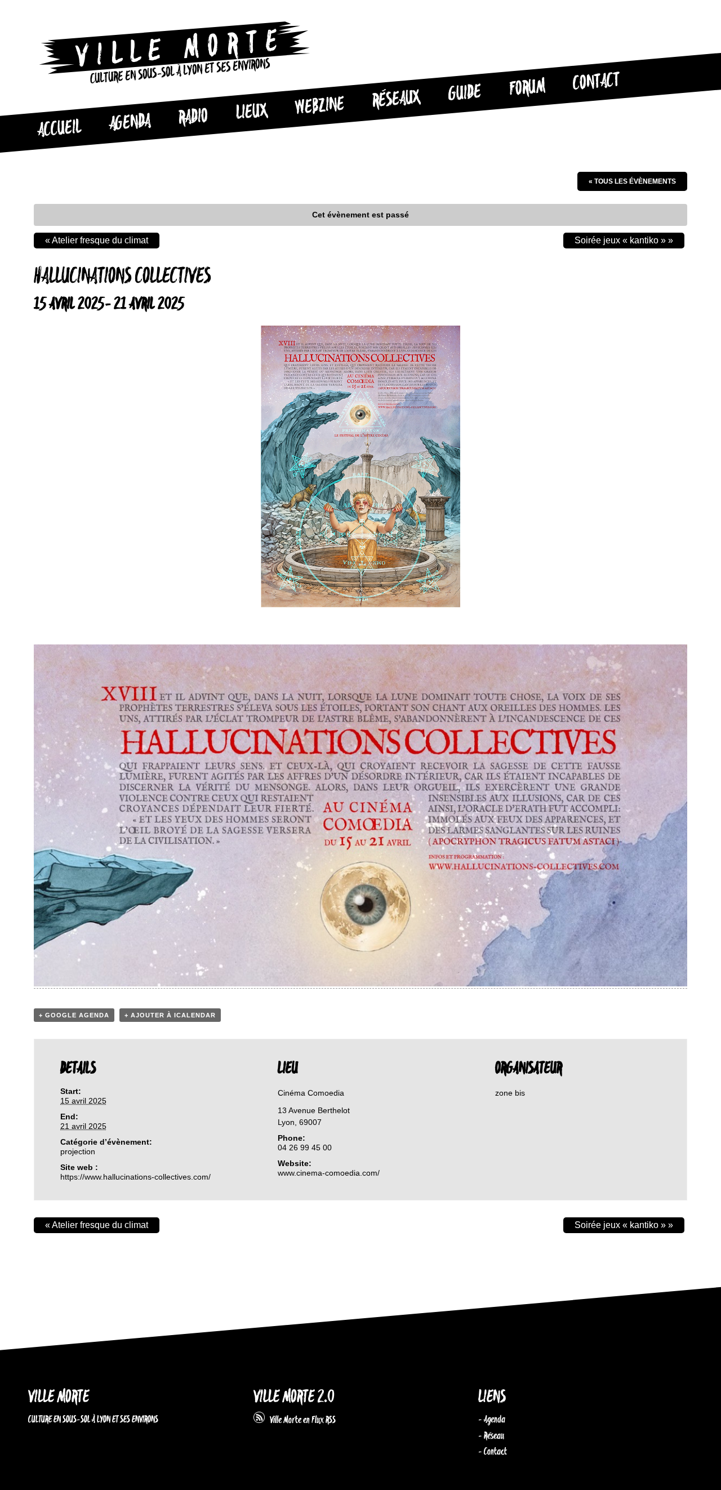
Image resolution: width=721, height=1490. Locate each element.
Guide (465, 93)
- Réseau (491, 1436)
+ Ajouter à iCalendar (170, 1015)
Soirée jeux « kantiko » (624, 240)
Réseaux (396, 100)
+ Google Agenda (74, 1015)
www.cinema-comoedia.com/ (329, 1172)
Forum (527, 87)
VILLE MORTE (58, 1397)
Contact (596, 82)
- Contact (492, 1451)
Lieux (252, 112)
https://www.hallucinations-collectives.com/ (135, 1176)
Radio (193, 117)
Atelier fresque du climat (96, 240)
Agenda (130, 123)
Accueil (59, 129)
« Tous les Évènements (632, 181)
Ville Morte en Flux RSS (300, 1420)
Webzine (320, 106)
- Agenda (491, 1419)
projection (77, 1151)
